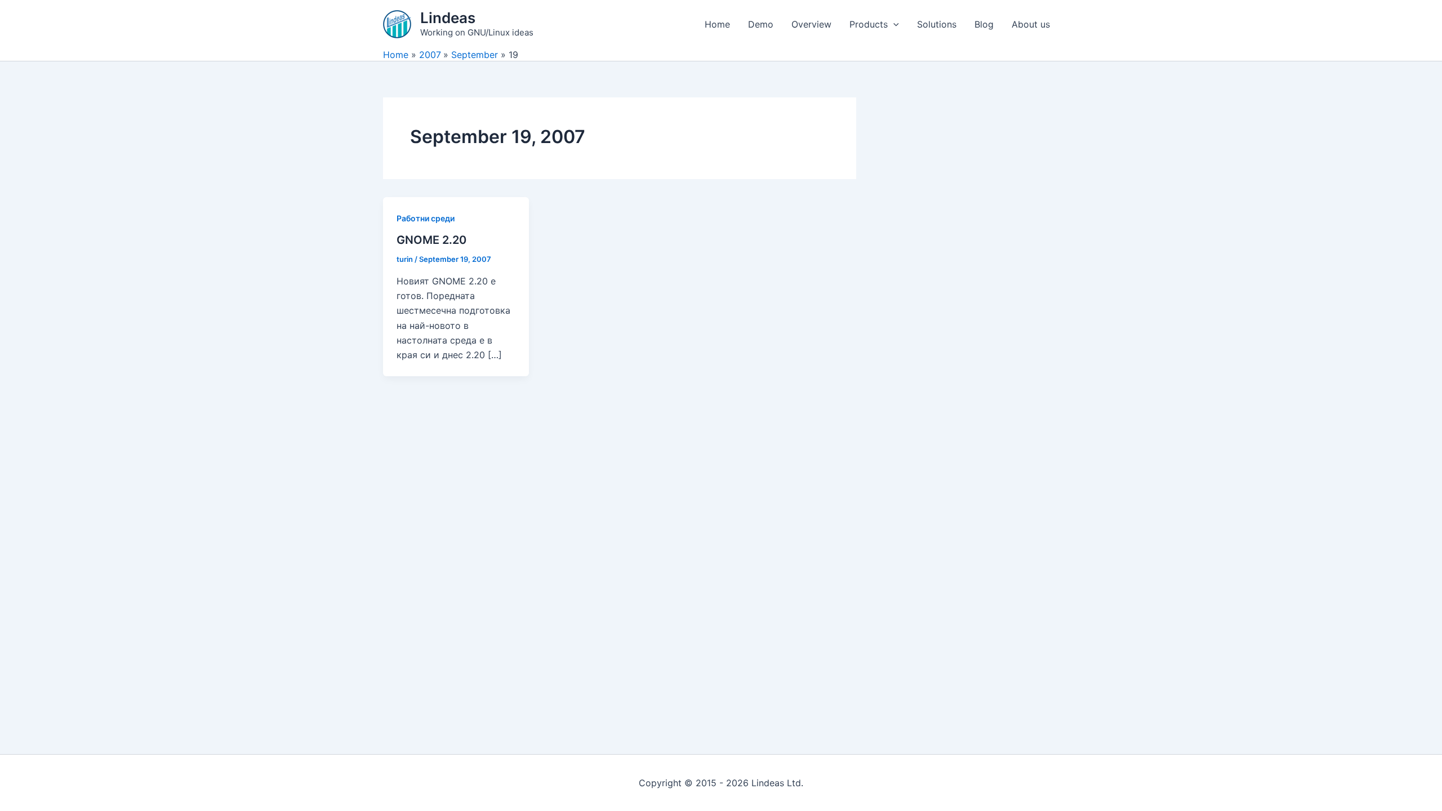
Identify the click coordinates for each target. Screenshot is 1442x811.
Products (868, 24)
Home (717, 24)
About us (1031, 24)
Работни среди (426, 218)
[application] (893, 24)
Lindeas (447, 17)
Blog (984, 24)
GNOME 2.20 (431, 240)
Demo (760, 24)
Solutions (936, 24)
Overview (811, 24)
